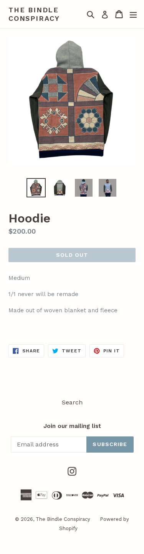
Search (72, 402)
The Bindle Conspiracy (34, 14)
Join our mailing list (72, 426)
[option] (36, 187)
